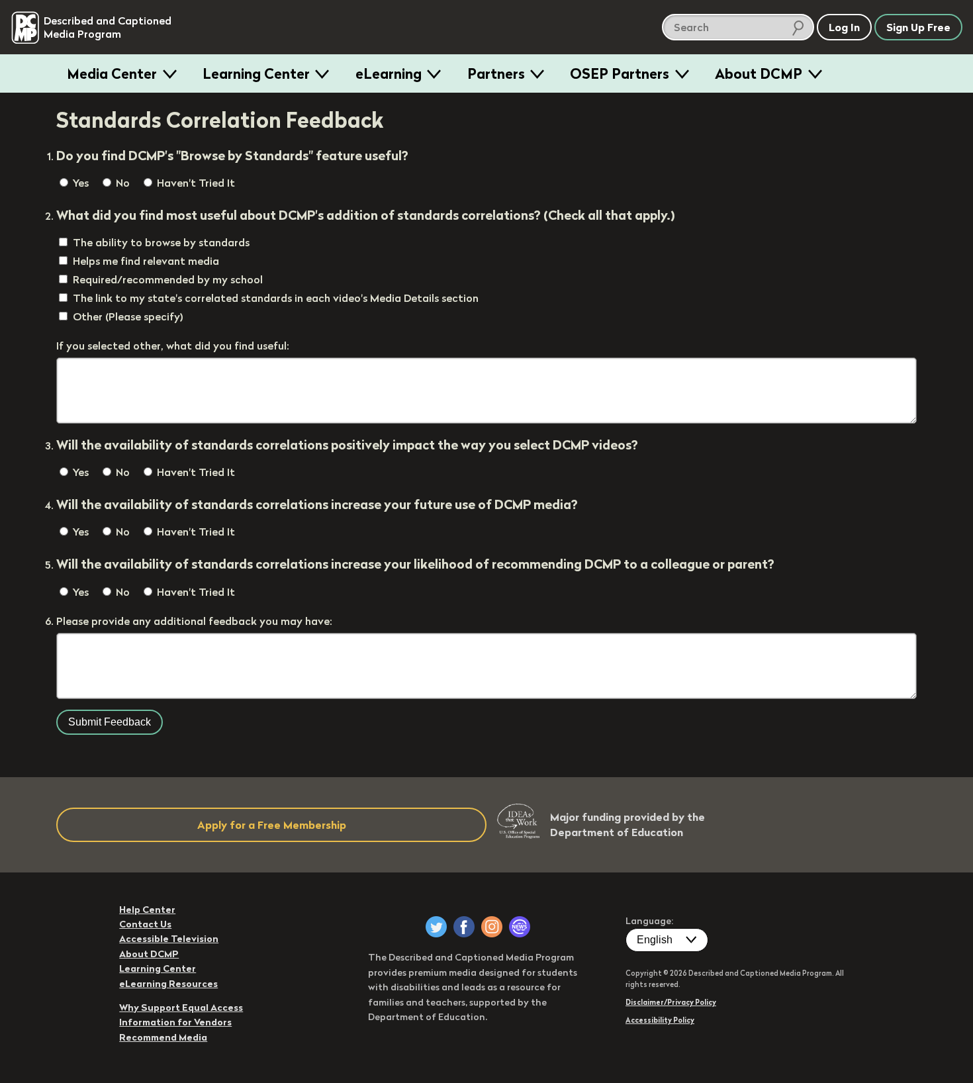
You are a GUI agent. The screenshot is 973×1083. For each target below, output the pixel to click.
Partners (496, 73)
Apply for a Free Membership (271, 824)
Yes (79, 182)
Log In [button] (844, 27)
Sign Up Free (918, 27)
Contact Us (145, 924)
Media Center (112, 73)
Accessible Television (168, 939)
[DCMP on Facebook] (464, 926)
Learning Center (256, 73)
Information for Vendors (175, 1022)
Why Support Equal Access (181, 1007)
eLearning (388, 73)
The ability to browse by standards (161, 242)
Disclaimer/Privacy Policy (671, 1002)
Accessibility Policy (660, 1020)
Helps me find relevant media (146, 260)
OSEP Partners (619, 73)
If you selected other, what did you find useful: (172, 345)
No (121, 182)
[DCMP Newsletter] (519, 926)
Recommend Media (163, 1037)
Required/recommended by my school (168, 279)
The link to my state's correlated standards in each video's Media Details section (276, 298)
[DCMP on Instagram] (491, 926)
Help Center (147, 910)
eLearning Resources (168, 984)
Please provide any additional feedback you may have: (194, 621)
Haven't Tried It (194, 182)
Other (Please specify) (128, 316)
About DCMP (758, 73)
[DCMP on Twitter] (436, 926)
